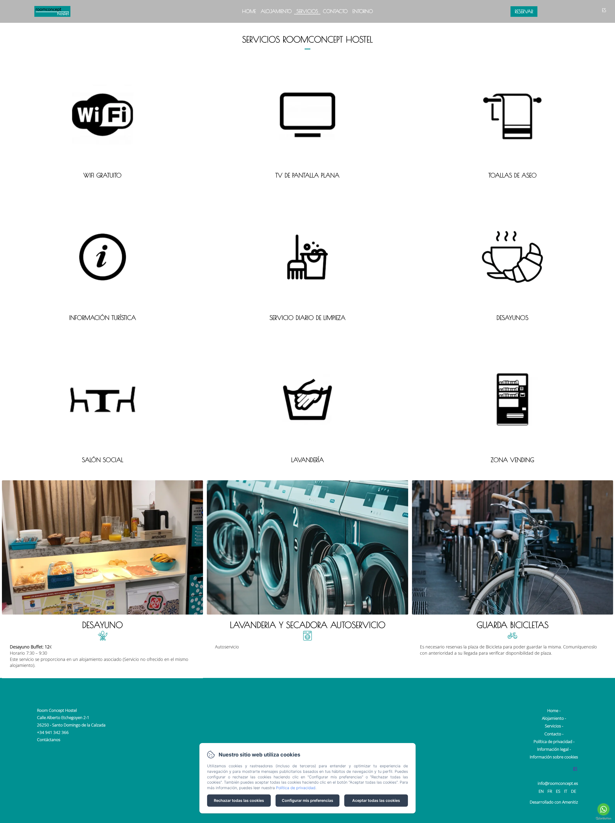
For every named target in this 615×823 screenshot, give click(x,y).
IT (565, 791)
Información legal (553, 749)
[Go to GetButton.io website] (603, 818)
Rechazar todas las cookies (239, 800)
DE (573, 791)
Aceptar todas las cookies (376, 800)
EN (541, 791)
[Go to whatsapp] (603, 809)
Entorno (362, 11)
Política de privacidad (553, 741)
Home (249, 11)
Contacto (335, 11)
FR (549, 791)
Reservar (524, 11)
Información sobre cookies (554, 757)
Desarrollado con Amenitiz (554, 802)
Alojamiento (276, 11)
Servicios (307, 11)
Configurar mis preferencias (307, 800)
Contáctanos (48, 739)
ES (558, 791)
